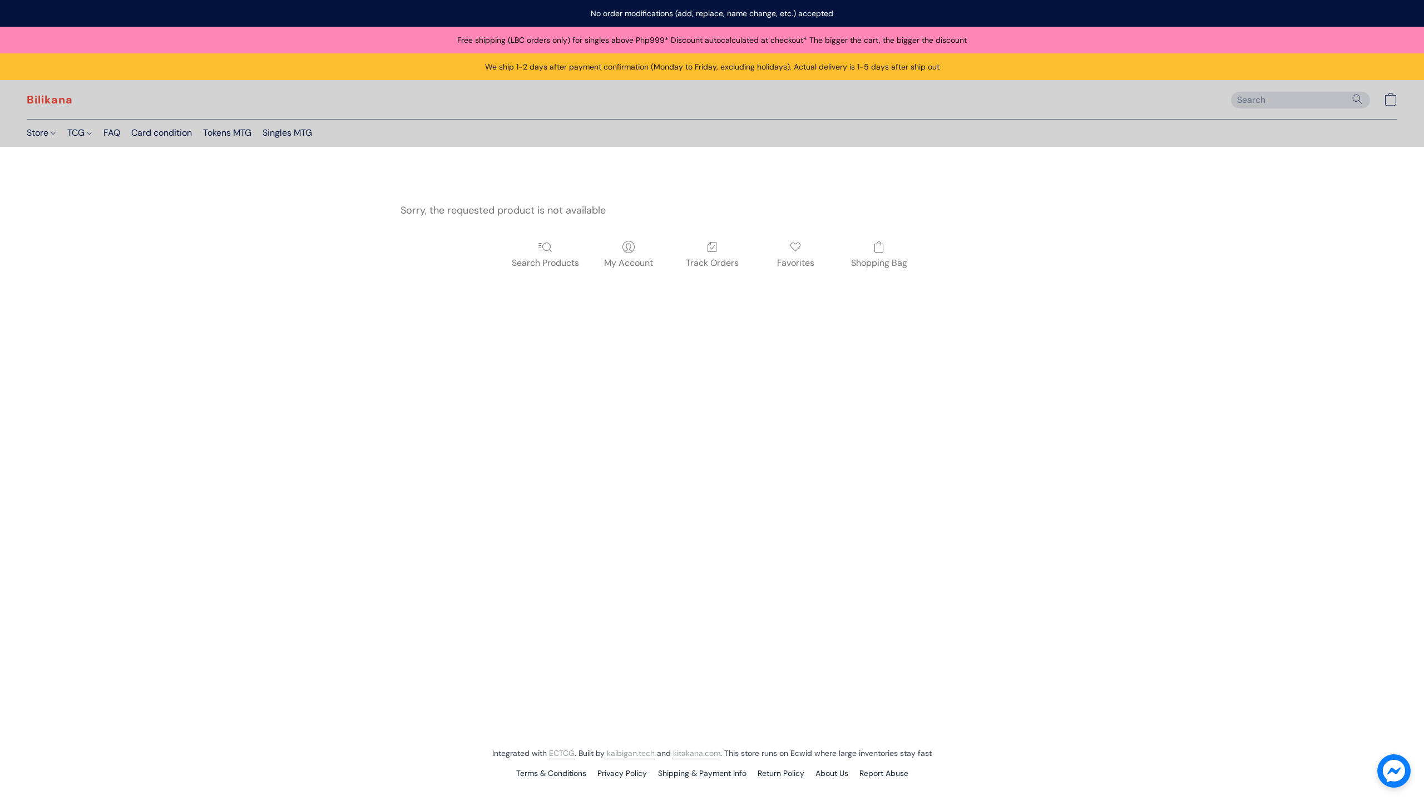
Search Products (545, 263)
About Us (831, 773)
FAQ (111, 133)
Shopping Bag (879, 263)
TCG (77, 133)
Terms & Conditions (551, 773)
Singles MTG (287, 133)
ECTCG (562, 753)
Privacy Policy (622, 773)
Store (39, 133)
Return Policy (781, 773)
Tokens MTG (227, 133)
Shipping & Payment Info (702, 773)
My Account (628, 263)
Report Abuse (883, 773)
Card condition (161, 133)
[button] (50, 99)
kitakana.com (696, 753)
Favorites (795, 263)
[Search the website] (1357, 99)
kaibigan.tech (631, 753)
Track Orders (712, 263)
